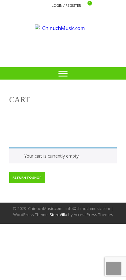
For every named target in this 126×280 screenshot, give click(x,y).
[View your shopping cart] (85, 5)
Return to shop (27, 177)
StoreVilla (58, 214)
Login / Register (66, 5)
